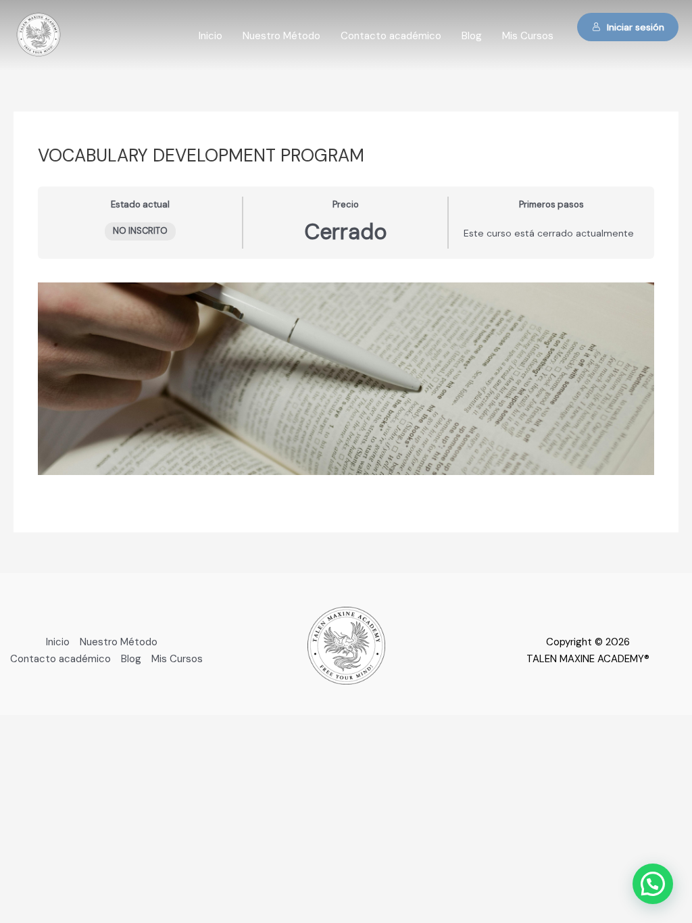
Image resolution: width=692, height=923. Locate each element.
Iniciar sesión (635, 27)
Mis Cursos (527, 36)
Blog (472, 36)
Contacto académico (391, 36)
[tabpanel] (346, 379)
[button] (653, 884)
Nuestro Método (281, 36)
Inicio (210, 36)
